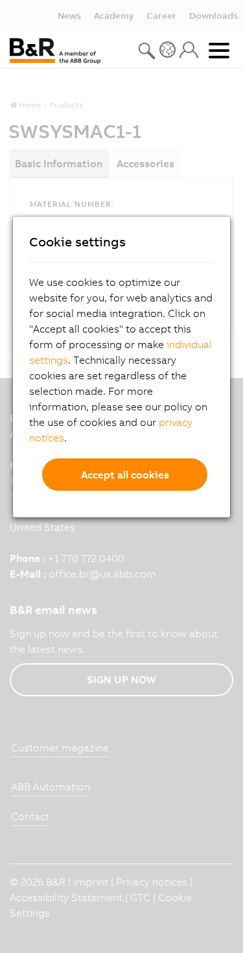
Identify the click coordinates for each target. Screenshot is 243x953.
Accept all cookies (125, 474)
